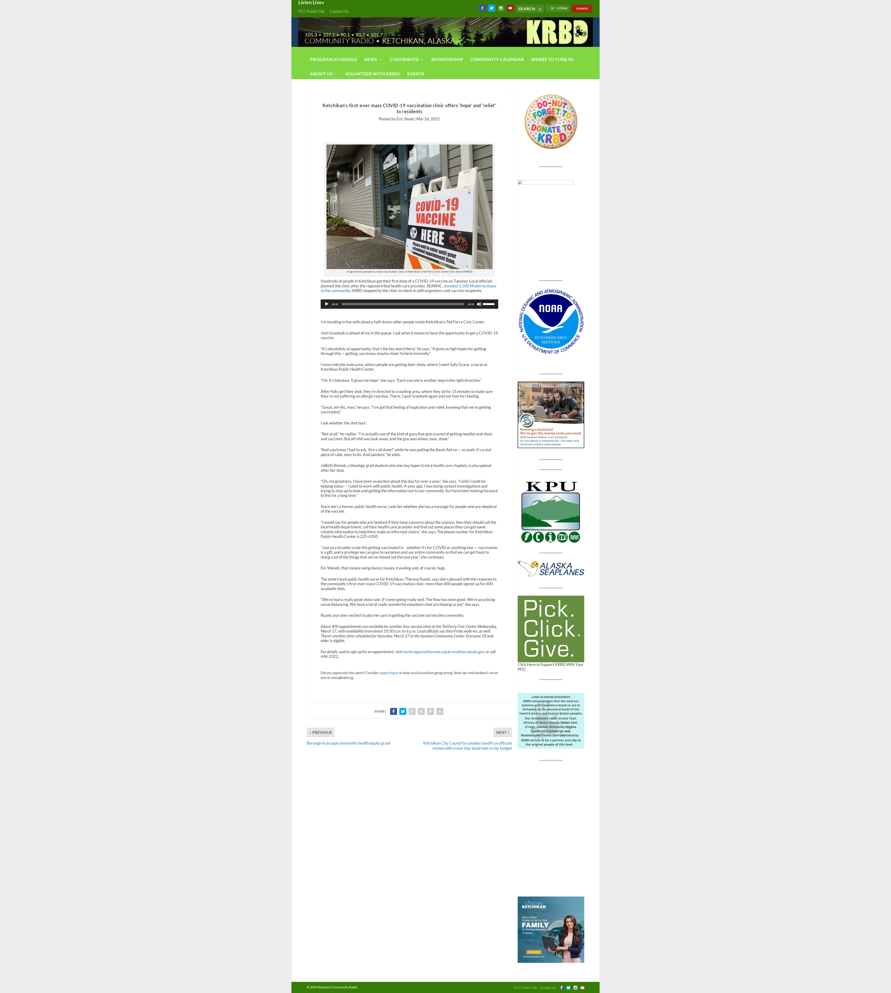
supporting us (389, 673)
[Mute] (479, 304)
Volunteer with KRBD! (372, 73)
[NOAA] (551, 321)
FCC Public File (311, 11)
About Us (321, 73)
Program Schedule (333, 59)
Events (415, 73)
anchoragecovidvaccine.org (425, 651)
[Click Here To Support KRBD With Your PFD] (551, 629)
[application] (409, 304)
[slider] (489, 303)
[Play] (326, 304)
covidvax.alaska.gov (468, 651)
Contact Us (339, 11)
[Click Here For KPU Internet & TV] (551, 511)
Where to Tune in (552, 59)
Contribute (404, 59)
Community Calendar (497, 59)
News (370, 59)
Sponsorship (447, 59)
